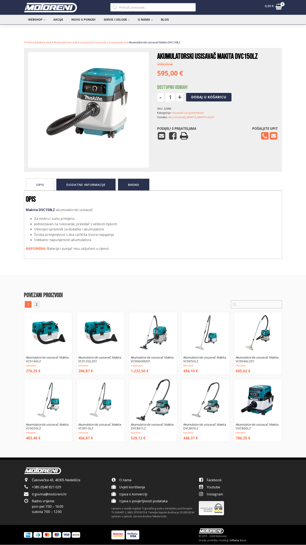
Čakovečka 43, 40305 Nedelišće (56, 480)
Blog (165, 19)
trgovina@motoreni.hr (49, 494)
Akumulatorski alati (65, 42)
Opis (40, 184)
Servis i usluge (115, 19)
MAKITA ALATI (205, 117)
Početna (29, 42)
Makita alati (44, 42)
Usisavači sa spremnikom (110, 42)
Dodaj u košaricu (208, 97)
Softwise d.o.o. (238, 540)
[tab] (40, 185)
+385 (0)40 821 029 (46, 487)
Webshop (35, 19)
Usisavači (86, 42)
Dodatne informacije (86, 184)
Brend (133, 184)
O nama (144, 19)
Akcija (58, 19)
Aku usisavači (176, 117)
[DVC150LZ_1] (88, 155)
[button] (273, 7)
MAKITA (191, 117)
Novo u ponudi (83, 19)
